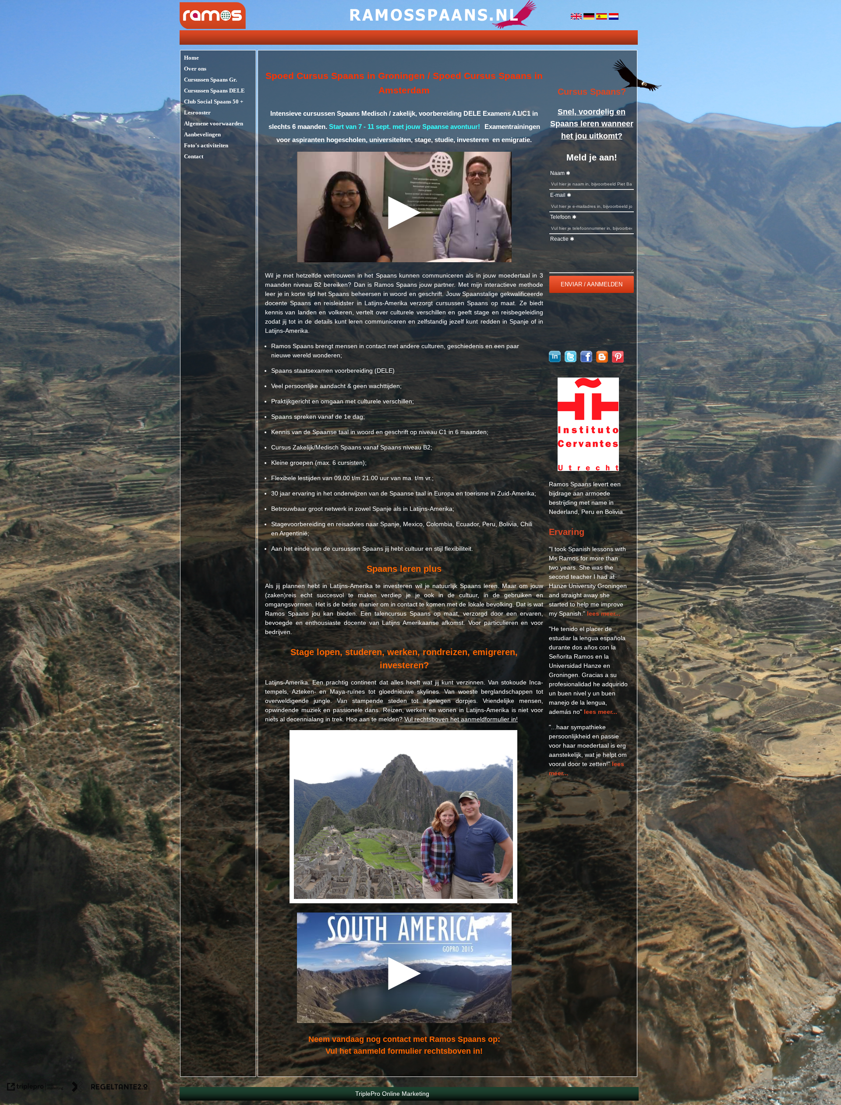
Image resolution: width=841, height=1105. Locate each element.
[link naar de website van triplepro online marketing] (35, 1088)
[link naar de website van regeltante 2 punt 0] (109, 1088)
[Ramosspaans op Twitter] (570, 360)
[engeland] (577, 17)
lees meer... (603, 613)
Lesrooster (197, 112)
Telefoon (560, 217)
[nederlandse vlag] (613, 17)
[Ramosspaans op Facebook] (586, 360)
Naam (557, 173)
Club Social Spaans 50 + (213, 101)
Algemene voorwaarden (213, 123)
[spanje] (602, 17)
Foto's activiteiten (206, 145)
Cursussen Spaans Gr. (210, 79)
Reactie (559, 239)
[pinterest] (618, 360)
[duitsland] (589, 17)
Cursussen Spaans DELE (214, 90)
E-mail (557, 195)
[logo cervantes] (588, 468)
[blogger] (602, 360)
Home (191, 57)
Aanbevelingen (202, 134)
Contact (193, 156)
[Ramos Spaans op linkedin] (555, 360)
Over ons (195, 68)
